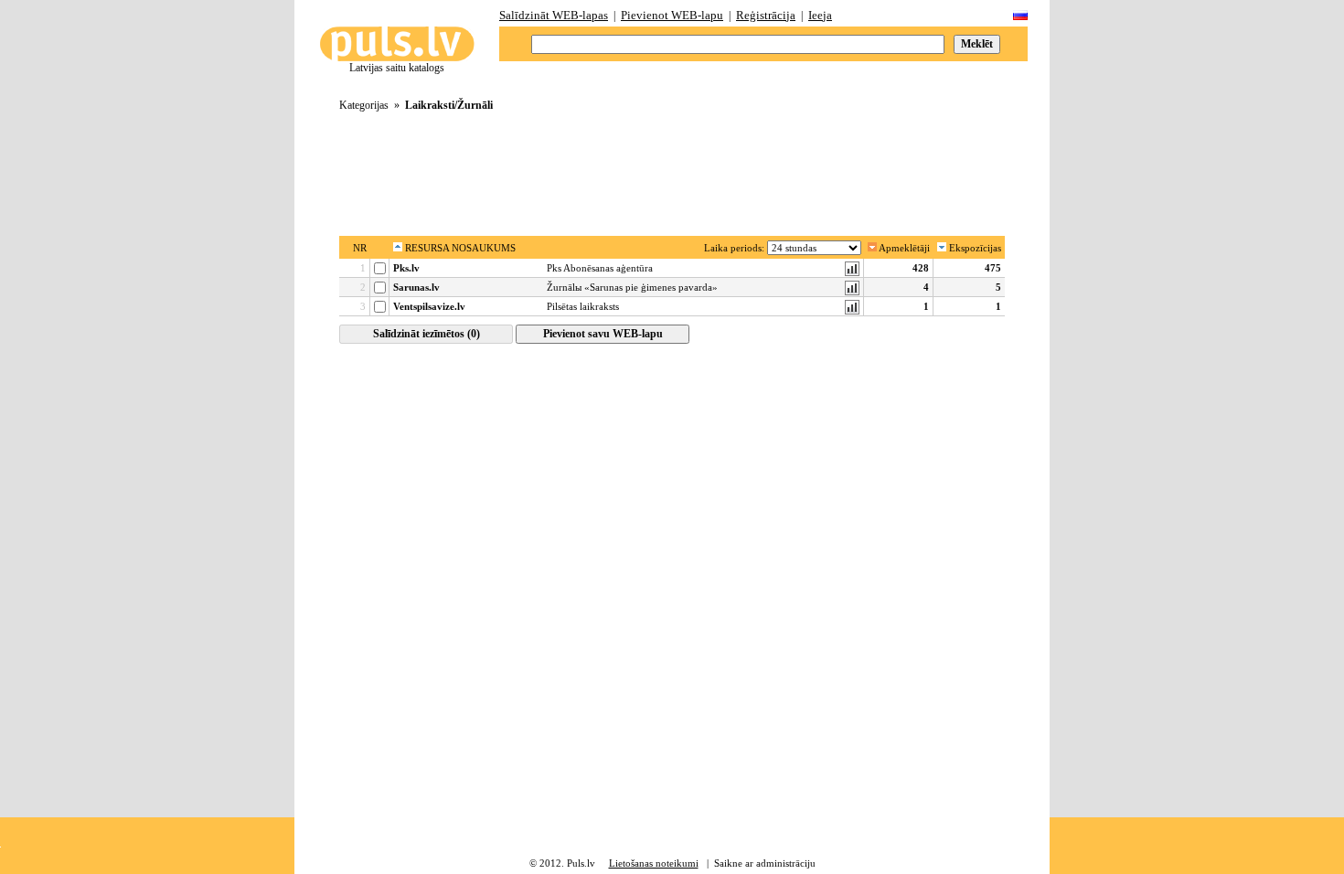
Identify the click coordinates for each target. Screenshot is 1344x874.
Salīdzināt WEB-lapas (553, 15)
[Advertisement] (672, 167)
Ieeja (820, 15)
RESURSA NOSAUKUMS (459, 247)
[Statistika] (852, 272)
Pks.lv (406, 267)
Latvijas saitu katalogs (396, 67)
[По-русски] (1020, 16)
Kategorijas (364, 105)
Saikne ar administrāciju (765, 863)
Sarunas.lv (416, 287)
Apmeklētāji (903, 247)
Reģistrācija (765, 15)
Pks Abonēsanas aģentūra (600, 267)
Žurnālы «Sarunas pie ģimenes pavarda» (632, 287)
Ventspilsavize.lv (429, 306)
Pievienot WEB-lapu (672, 15)
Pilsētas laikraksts (583, 306)
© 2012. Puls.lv (562, 863)
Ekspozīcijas (973, 247)
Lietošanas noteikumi (654, 863)
